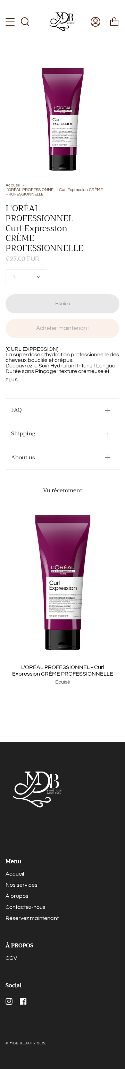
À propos (17, 896)
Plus (12, 380)
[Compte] (95, 21)
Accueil (12, 185)
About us (23, 457)
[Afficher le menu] (11, 22)
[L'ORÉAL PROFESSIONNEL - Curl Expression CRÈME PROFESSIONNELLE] (62, 582)
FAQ (16, 410)
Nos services (22, 885)
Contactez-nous (25, 907)
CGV (11, 958)
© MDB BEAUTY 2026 (26, 1043)
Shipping (23, 433)
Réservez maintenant (32, 918)
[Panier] (114, 21)
